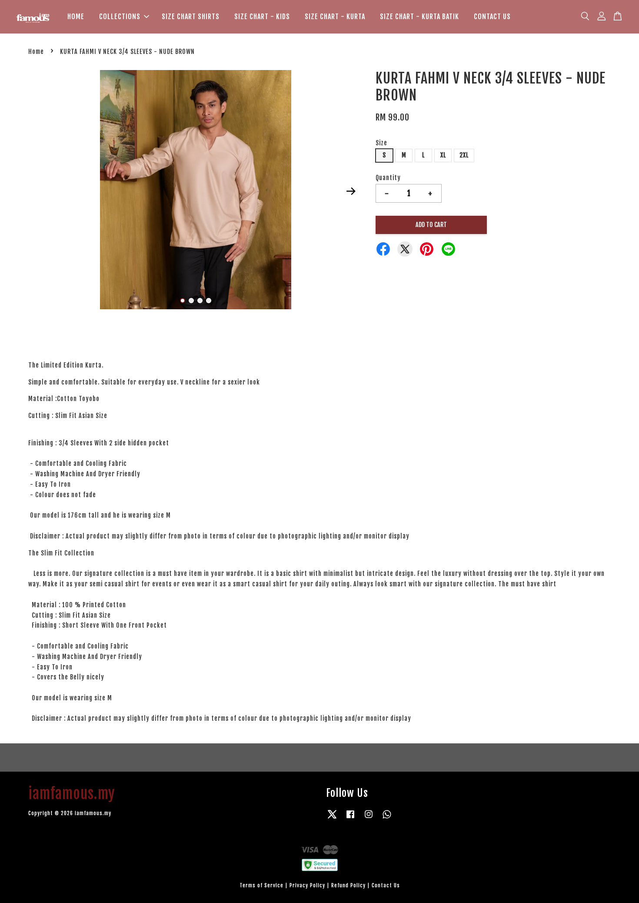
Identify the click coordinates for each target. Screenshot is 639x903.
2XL (464, 155)
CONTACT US (492, 16)
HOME (75, 16)
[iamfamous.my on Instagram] (369, 818)
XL (443, 155)
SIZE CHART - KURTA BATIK (419, 16)
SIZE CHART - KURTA (335, 16)
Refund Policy (348, 885)
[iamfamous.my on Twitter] (332, 818)
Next (351, 191)
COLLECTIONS (119, 16)
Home (36, 51)
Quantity (388, 177)
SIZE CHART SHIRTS (191, 16)
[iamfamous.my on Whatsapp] (387, 818)
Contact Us (386, 885)
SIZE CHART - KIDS (262, 16)
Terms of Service (261, 885)
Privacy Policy (307, 885)
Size (381, 143)
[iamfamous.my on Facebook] (350, 818)
